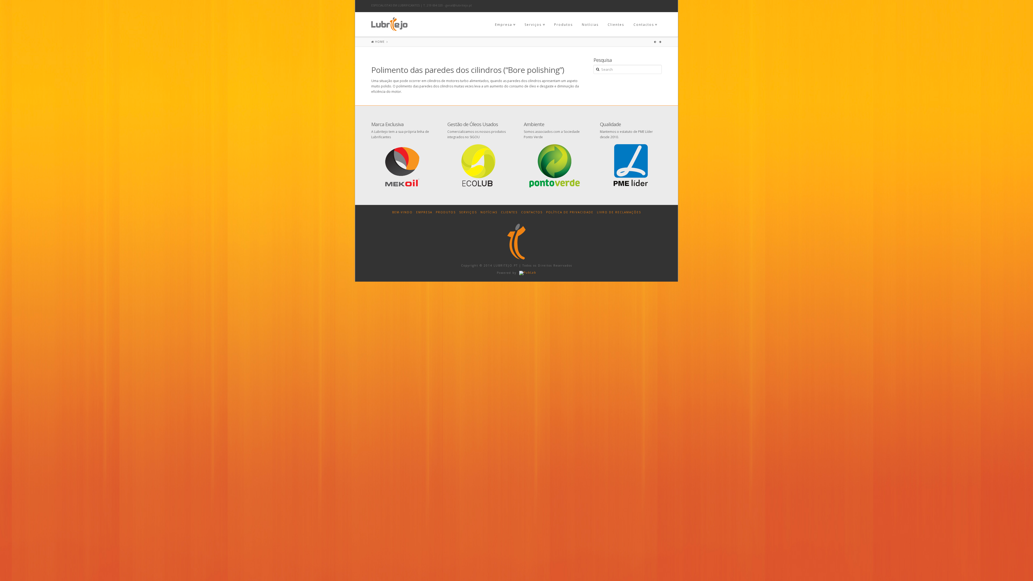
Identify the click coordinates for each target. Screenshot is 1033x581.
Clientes (616, 24)
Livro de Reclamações (619, 212)
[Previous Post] (656, 42)
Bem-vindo (402, 212)
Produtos (563, 24)
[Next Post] (660, 42)
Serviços (533, 24)
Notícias (590, 24)
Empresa (503, 24)
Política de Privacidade (569, 212)
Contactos (644, 24)
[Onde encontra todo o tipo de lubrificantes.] (389, 23)
